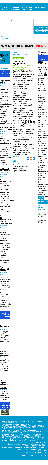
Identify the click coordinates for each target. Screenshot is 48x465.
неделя (5, 38)
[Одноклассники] (31, 158)
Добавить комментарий (20, 68)
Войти (44, 2)
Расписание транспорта (27, 8)
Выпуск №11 (18, 65)
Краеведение (40, 7)
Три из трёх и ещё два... (4, 353)
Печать (15, 52)
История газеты (4, 8)
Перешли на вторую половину (4, 269)
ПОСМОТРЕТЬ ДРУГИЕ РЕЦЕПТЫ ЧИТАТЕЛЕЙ (43, 207)
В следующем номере (6, 322)
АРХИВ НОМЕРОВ (4, 68)
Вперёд (16, 163)
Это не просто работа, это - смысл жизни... (5, 384)
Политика (5, 46)
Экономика (17, 46)
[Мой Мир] (34, 158)
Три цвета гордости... (4, 327)
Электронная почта (20, 54)
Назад (15, 161)
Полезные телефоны (15, 8)
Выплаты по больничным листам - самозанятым (6, 219)
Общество (30, 46)
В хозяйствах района (5, 80)
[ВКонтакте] (28, 158)
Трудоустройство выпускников (7, 128)
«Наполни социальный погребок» (5, 171)
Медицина (41, 46)
